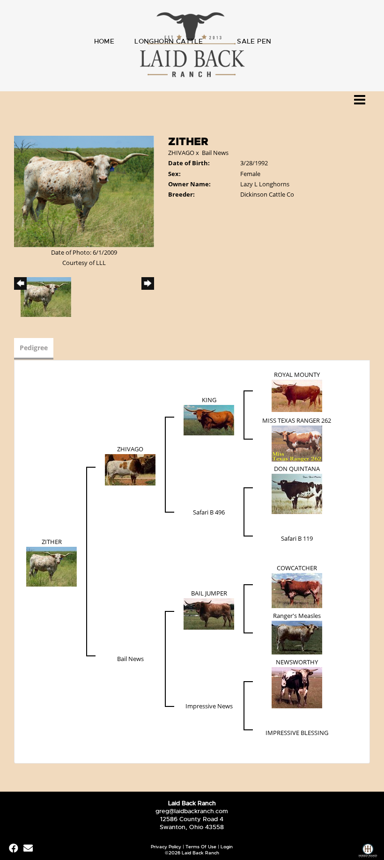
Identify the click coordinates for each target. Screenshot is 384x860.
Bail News (215, 152)
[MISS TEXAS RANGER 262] (297, 443)
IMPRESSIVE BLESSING (297, 732)
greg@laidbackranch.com (191, 811)
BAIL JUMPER (209, 593)
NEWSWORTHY (297, 662)
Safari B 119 (297, 538)
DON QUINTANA (297, 468)
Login (227, 847)
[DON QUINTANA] (297, 493)
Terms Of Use (200, 847)
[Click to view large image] (84, 191)
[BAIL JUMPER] (209, 613)
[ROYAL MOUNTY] (297, 395)
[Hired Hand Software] (368, 852)
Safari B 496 (209, 512)
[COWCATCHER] (297, 590)
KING (209, 400)
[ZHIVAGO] (130, 469)
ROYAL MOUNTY (297, 374)
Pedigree (34, 347)
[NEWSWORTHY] (297, 687)
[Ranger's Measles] (297, 636)
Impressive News (209, 706)
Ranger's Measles (297, 615)
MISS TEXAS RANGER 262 (296, 420)
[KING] (209, 419)
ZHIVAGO (181, 152)
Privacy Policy (166, 847)
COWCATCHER (297, 568)
